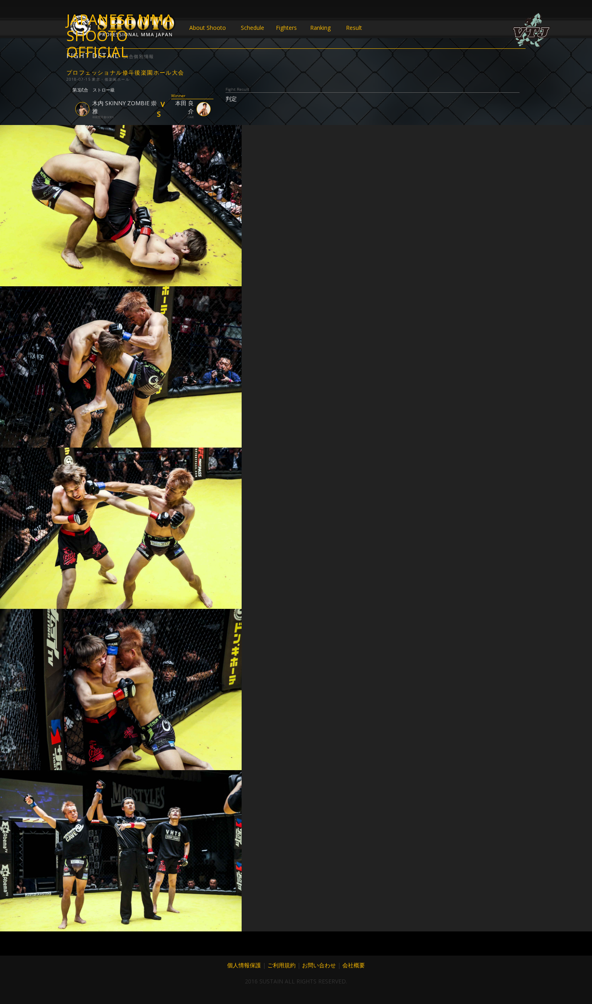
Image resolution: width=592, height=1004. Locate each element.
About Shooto (207, 27)
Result (354, 27)
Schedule (252, 27)
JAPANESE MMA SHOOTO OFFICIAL (119, 28)
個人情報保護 (244, 965)
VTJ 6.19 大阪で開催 (531, 30)
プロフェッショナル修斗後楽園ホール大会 (125, 72)
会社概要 (353, 965)
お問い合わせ (319, 965)
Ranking (320, 27)
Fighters (286, 27)
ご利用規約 (281, 965)
